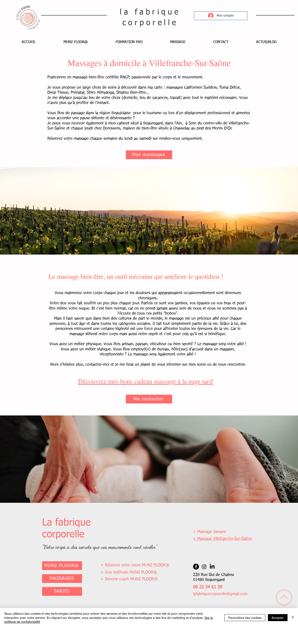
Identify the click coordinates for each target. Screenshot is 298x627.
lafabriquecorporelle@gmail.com (220, 594)
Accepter (278, 617)
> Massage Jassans (209, 532)
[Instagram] (204, 567)
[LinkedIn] (212, 567)
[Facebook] (196, 567)
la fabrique (150, 12)
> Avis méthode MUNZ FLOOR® (129, 572)
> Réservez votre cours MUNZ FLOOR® (135, 565)
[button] (76, 42)
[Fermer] (292, 617)
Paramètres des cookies (245, 617)
